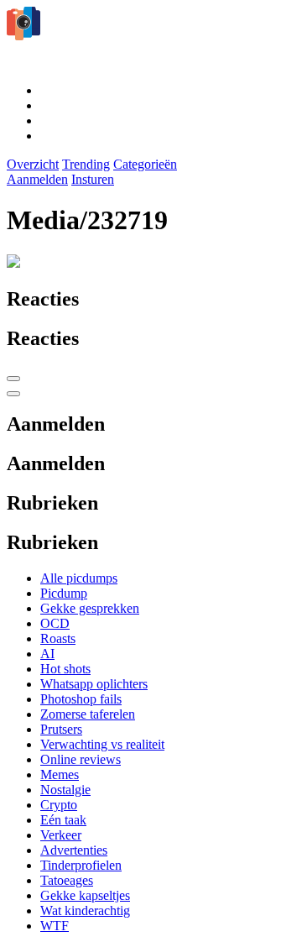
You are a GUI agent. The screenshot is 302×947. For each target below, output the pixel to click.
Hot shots (65, 669)
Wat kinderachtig (85, 910)
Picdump (63, 593)
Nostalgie (65, 789)
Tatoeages (66, 880)
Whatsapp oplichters (94, 684)
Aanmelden (37, 179)
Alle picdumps (78, 578)
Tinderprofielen (81, 865)
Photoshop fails (81, 699)
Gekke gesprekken (89, 608)
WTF (54, 925)
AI (47, 653)
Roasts (58, 638)
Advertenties (73, 850)
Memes (59, 774)
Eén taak (63, 820)
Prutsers (61, 729)
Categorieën (145, 164)
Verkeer (60, 835)
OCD (55, 623)
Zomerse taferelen (87, 714)
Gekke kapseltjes (85, 895)
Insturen (92, 179)
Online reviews (80, 759)
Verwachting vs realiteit (102, 744)
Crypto (58, 805)
